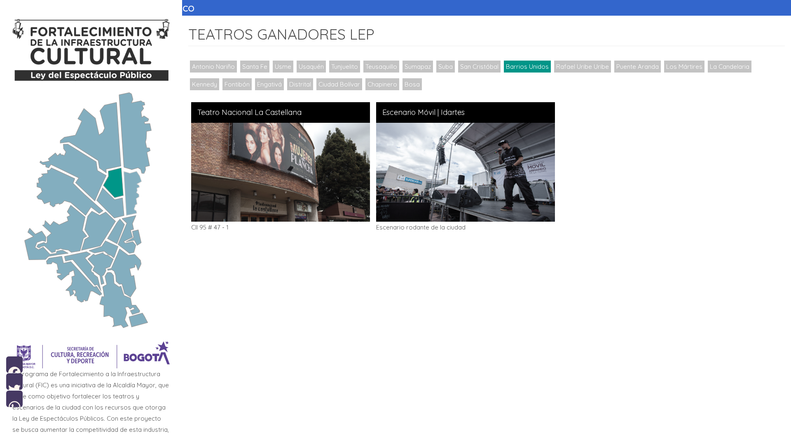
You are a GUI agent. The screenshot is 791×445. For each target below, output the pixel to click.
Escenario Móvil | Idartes (423, 112)
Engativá (269, 84)
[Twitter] (14, 381)
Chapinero (382, 84)
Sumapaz (418, 66)
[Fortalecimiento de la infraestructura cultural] (91, 50)
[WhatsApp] (14, 398)
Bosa (412, 84)
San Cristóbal (479, 66)
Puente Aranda (637, 66)
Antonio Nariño (213, 66)
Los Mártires (684, 66)
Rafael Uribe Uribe (582, 66)
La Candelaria (729, 66)
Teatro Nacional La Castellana (249, 112)
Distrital (300, 84)
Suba (445, 66)
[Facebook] (14, 364)
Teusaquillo (381, 66)
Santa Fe (254, 66)
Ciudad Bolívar (339, 84)
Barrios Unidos (527, 66)
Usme (283, 66)
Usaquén (311, 66)
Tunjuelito (344, 66)
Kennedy (204, 84)
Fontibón (237, 84)
